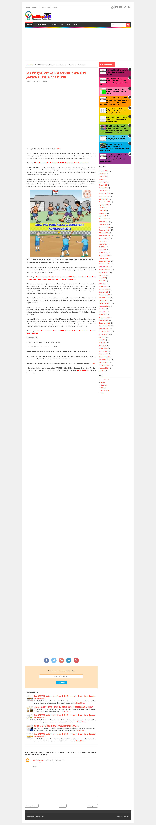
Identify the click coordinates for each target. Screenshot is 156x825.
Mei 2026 (102, 179)
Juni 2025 (102, 210)
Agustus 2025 (103, 205)
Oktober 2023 (103, 267)
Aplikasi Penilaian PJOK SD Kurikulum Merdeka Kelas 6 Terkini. (116, 91)
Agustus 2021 (103, 334)
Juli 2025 (102, 207)
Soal (61, 25)
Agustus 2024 (103, 238)
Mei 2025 (102, 213)
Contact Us (35, 7)
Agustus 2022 (103, 306)
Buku (68, 25)
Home (30, 25)
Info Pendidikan (40, 25)
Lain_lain (104, 385)
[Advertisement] (78, 44)
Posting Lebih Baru (31, 806)
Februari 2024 (104, 255)
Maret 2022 (103, 314)
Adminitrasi (53, 25)
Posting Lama (92, 806)
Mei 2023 (102, 281)
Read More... (80, 703)
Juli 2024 (102, 241)
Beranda (62, 806)
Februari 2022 (104, 317)
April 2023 (102, 283)
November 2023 (104, 264)
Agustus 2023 (103, 272)
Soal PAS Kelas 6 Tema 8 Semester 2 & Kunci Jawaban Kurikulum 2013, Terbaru (63, 707)
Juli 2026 (102, 174)
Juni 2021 (102, 340)
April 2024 (102, 250)
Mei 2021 (102, 343)
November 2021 (104, 326)
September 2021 (104, 331)
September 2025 (104, 202)
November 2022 (104, 298)
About (28, 7)
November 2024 (104, 230)
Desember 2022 (104, 295)
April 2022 (102, 312)
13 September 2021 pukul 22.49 (54, 760)
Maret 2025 (103, 219)
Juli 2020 (102, 371)
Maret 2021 (103, 348)
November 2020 (104, 360)
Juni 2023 (102, 278)
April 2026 (102, 182)
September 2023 (104, 269)
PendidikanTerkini (39, 816)
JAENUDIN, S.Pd (38, 760)
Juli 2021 (102, 337)
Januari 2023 (103, 292)
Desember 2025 (104, 193)
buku (103, 382)
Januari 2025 (103, 224)
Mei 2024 (102, 247)
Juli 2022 (102, 309)
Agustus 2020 (103, 368)
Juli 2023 (102, 275)
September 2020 (104, 365)
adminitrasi (105, 380)
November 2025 (104, 196)
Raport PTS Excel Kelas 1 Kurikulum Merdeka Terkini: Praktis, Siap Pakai (116, 111)
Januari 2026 (103, 190)
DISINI (93, 363)
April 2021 (102, 345)
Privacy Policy (45, 7)
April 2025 (102, 216)
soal (45, 81)
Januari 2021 (103, 354)
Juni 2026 (102, 176)
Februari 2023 (104, 289)
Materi (75, 25)
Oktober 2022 (103, 300)
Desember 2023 (104, 261)
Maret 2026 (103, 185)
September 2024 (104, 235)
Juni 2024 (102, 244)
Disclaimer (55, 7)
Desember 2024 (104, 227)
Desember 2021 (104, 323)
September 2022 (104, 303)
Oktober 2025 (103, 199)
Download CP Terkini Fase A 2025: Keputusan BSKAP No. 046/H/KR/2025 (116, 119)
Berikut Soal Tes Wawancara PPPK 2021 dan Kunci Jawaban (56, 725)
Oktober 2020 (103, 362)
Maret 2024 (103, 252)
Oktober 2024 (103, 233)
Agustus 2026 (103, 171)
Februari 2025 (104, 222)
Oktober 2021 (103, 328)
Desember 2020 (104, 357)
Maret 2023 (103, 286)
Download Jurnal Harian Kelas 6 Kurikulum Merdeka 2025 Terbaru (117, 72)
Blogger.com (126, 816)
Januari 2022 (103, 320)
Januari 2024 (103, 258)
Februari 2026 (104, 188)
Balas (34, 766)
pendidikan (105, 390)
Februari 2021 (104, 351)
